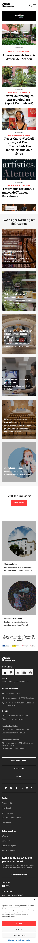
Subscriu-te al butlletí (19, 875)
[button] (35, 900)
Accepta (19, 923)
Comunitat (6, 841)
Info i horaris (7, 808)
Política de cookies (12, 940)
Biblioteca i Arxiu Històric (11, 818)
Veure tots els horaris (19, 760)
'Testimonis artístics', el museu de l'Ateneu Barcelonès (18, 192)
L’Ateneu (5, 836)
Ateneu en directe (8, 851)
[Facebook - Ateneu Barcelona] (16, 788)
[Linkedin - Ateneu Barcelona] (6, 788)
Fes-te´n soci (19, 769)
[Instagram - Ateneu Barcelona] (11, 788)
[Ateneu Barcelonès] (8, 9)
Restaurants (6, 823)
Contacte (19, 777)
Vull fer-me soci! (19, 503)
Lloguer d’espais (8, 813)
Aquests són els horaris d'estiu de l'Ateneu (19, 57)
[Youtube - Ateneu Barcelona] (27, 788)
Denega (19, 929)
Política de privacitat (24, 940)
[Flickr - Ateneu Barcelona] (32, 788)
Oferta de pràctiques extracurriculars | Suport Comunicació (19, 99)
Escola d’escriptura (9, 846)
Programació (7, 803)
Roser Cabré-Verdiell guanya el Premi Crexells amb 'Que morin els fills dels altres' (19, 146)
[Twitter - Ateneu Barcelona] (21, 788)
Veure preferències (19, 935)
